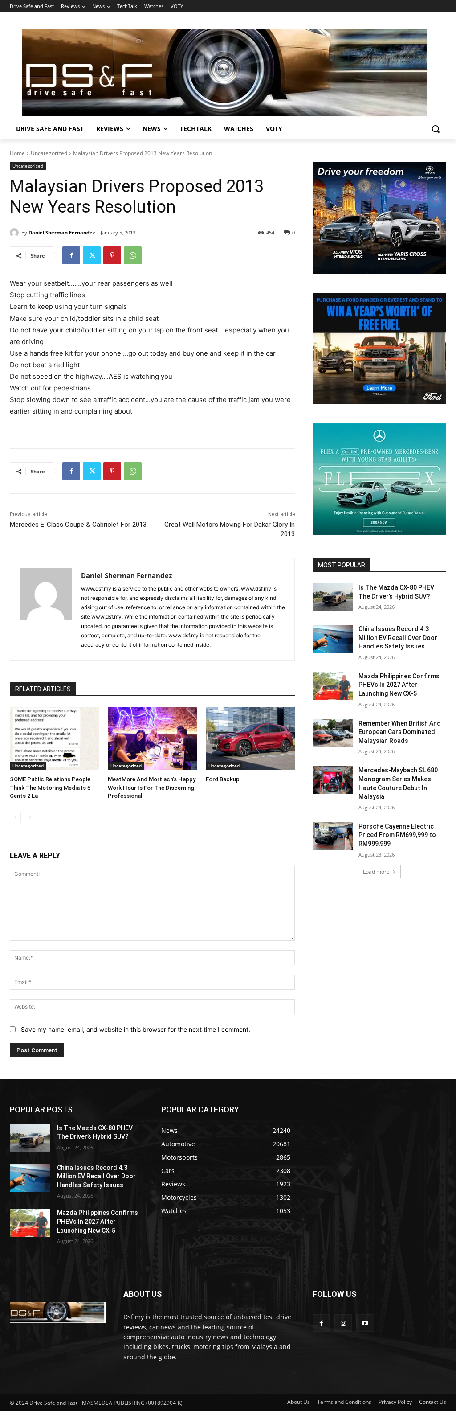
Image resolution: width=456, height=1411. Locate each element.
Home (17, 153)
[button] (435, 128)
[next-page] (29, 817)
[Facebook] (71, 255)
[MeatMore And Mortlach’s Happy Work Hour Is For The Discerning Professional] (152, 738)
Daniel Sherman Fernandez (61, 232)
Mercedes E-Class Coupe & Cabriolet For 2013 (78, 525)
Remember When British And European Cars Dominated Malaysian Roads (399, 732)
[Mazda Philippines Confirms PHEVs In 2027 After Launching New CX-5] (333, 686)
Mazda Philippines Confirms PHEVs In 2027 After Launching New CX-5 (399, 685)
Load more (376, 871)
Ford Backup (223, 779)
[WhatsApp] (133, 255)
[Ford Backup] (250, 738)
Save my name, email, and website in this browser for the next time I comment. (135, 1029)
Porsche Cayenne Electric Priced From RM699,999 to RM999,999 (397, 835)
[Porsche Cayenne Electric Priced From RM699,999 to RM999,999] (333, 836)
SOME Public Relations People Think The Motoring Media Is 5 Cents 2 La (50, 787)
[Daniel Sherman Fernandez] (15, 232)
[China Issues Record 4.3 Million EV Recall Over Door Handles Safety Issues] (333, 639)
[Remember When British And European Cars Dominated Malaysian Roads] (333, 733)
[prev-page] (15, 817)
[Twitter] (92, 255)
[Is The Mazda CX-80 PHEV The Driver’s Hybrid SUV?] (333, 597)
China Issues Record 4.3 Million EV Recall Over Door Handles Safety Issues (397, 637)
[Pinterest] (112, 255)
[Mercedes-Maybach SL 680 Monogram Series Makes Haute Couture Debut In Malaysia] (333, 780)
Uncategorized (49, 153)
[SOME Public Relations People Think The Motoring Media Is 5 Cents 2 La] (54, 738)
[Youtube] (365, 1323)
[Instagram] (343, 1323)
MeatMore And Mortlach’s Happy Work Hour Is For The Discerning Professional (151, 787)
